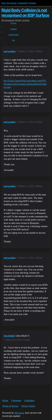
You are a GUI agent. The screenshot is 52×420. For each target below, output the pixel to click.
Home (5, 400)
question (14, 29)
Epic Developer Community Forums (18, 3)
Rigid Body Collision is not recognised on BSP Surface (25, 13)
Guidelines (29, 400)
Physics (13, 23)
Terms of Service (10, 406)
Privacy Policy (28, 406)
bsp (13, 40)
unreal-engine (13, 35)
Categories (16, 400)
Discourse (19, 413)
